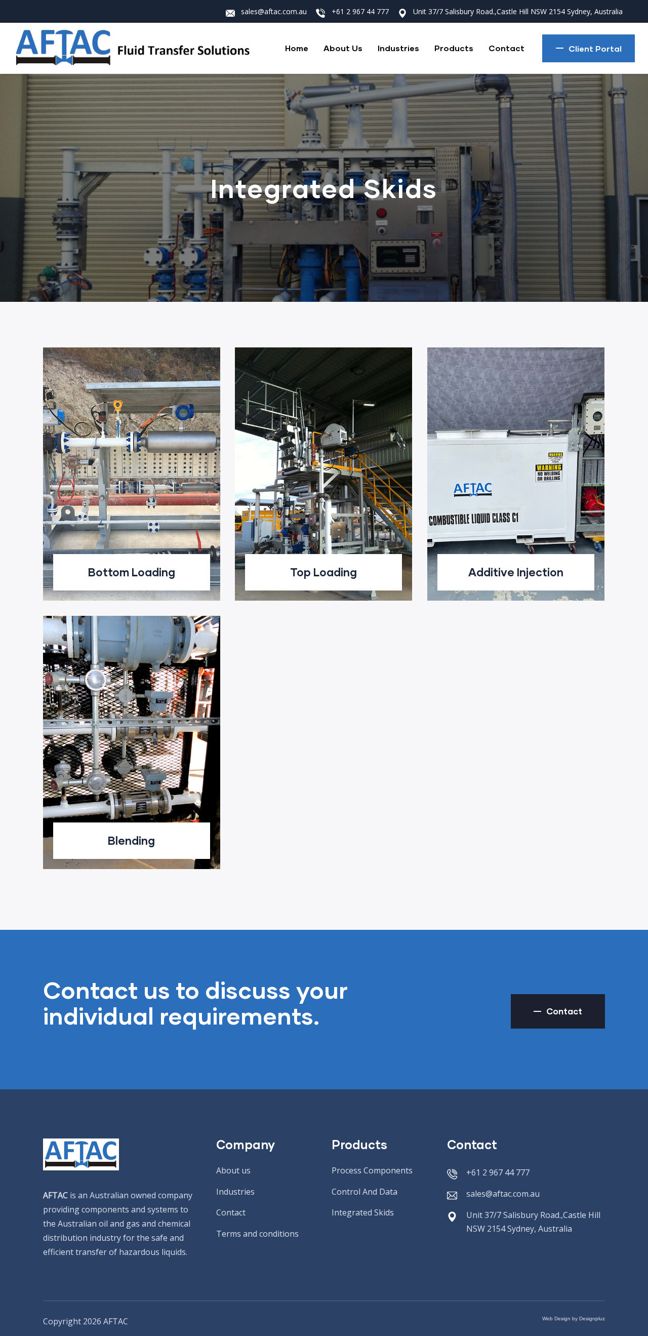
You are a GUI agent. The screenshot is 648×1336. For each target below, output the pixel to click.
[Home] (139, 48)
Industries (398, 48)
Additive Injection (515, 572)
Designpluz (592, 1318)
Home (296, 48)
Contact (506, 48)
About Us (342, 48)
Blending (131, 840)
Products (453, 48)
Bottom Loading (131, 572)
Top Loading (323, 572)
